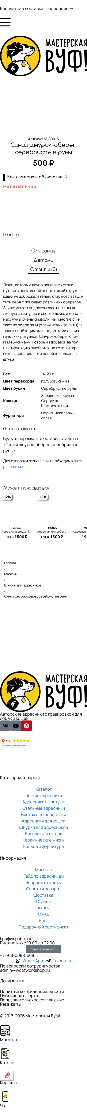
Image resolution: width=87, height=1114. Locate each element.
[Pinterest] (26, 725)
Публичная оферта (19, 995)
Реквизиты (10, 1004)
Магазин (10, 574)
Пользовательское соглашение (32, 1000)
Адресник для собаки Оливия (57, 531)
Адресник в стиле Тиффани (20, 531)
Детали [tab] (43, 260)
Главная (10, 563)
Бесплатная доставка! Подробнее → (37, 8)
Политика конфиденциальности (32, 991)
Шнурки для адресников (22, 585)
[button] (43, 177)
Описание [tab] (43, 251)
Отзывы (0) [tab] (43, 269)
